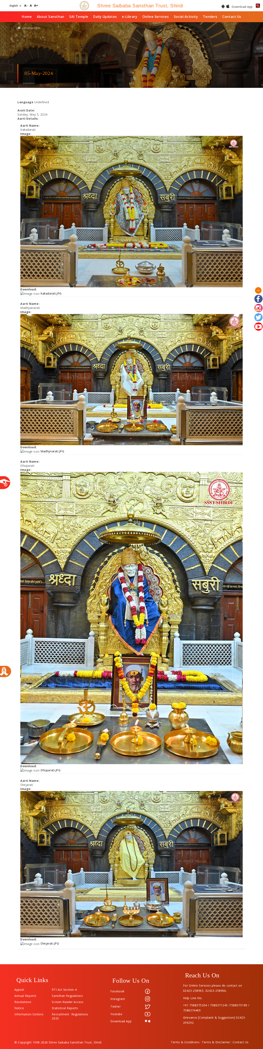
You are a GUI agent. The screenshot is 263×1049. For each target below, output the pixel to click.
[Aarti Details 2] (131, 379)
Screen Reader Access (67, 1001)
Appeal (19, 989)
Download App (242, 7)
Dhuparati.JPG (50, 770)
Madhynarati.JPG (52, 451)
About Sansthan (50, 16)
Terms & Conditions (185, 1042)
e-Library (129, 16)
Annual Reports (25, 995)
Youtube (116, 1014)
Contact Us (231, 16)
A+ (36, 6)
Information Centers (29, 1013)
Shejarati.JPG (49, 943)
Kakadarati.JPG (51, 293)
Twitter (115, 1006)
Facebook (117, 991)
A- (26, 6)
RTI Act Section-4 (64, 989)
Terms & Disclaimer (216, 1042)
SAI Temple (78, 16)
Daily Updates (105, 16)
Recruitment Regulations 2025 (70, 1013)
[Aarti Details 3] (131, 618)
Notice (19, 1007)
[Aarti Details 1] (131, 211)
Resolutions (22, 1001)
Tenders (210, 16)
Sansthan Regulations (67, 995)
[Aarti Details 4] (131, 864)
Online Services (155, 16)
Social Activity (186, 16)
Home (27, 16)
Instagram (117, 999)
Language (25, 102)
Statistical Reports (65, 1007)
